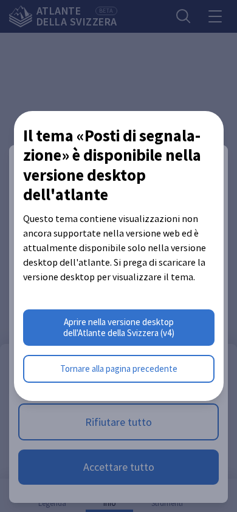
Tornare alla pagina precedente (118, 368)
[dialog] (119, 256)
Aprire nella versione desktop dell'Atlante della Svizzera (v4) (118, 327)
